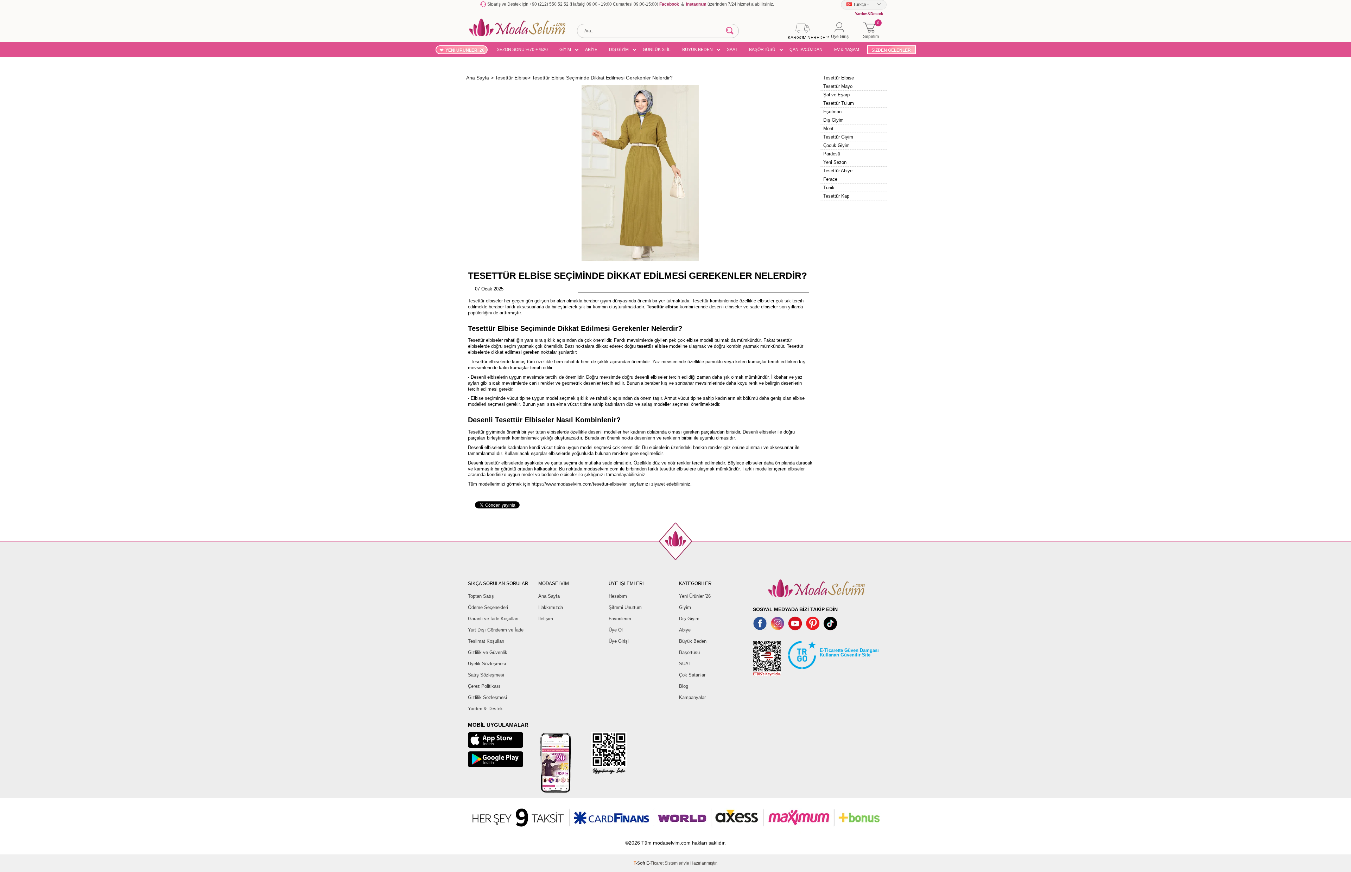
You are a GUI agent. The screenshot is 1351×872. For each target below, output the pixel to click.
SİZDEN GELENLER (891, 50)
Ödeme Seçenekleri (488, 607)
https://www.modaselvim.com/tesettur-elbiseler (579, 484)
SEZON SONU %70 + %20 (522, 49)
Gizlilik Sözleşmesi (487, 697)
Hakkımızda (550, 607)
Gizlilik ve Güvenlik (487, 652)
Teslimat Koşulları (486, 641)
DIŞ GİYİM (619, 49)
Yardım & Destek (485, 708)
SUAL (685, 663)
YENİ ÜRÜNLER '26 (464, 50)
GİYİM (565, 49)
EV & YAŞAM (846, 49)
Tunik (829, 187)
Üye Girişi (619, 641)
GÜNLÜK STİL (657, 49)
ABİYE (591, 49)
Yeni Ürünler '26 (695, 596)
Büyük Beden (692, 641)
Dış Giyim (833, 120)
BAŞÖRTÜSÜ (762, 49)
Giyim (685, 607)
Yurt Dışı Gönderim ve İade (496, 630)
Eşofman (832, 111)
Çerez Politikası (484, 686)
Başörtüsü (689, 652)
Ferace (830, 179)
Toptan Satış (481, 596)
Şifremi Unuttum (625, 607)
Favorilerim (620, 618)
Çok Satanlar (692, 675)
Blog (683, 686)
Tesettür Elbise (838, 78)
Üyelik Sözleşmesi (487, 663)
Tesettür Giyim (838, 137)
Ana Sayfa (549, 596)
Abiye (685, 630)
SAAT (732, 49)
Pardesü (831, 153)
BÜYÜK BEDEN (697, 49)
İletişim (545, 618)
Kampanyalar (692, 697)
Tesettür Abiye (837, 170)
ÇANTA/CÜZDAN (806, 49)
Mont (828, 128)
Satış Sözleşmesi (486, 675)
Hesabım (618, 596)
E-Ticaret (655, 863)
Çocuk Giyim (836, 145)
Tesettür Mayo (837, 86)
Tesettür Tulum (838, 103)
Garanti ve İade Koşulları (493, 618)
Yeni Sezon (834, 162)
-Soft (640, 863)
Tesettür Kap (836, 196)
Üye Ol (616, 630)
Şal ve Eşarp (836, 94)
